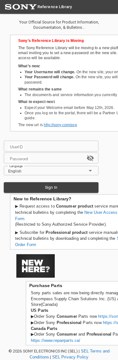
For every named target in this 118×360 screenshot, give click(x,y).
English (14, 171)
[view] (90, 158)
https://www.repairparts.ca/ (55, 340)
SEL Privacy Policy (70, 357)
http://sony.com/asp (60, 125)
